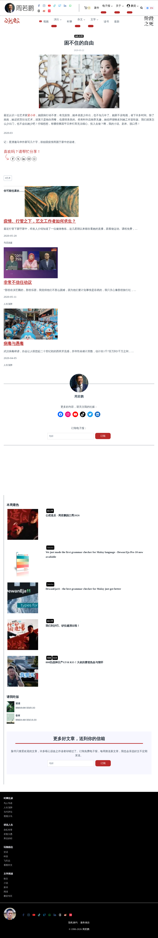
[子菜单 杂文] (77, 26)
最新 (116, 21)
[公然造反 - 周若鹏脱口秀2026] (79, 509)
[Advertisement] (79, 472)
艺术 (7, 178)
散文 (6, 879)
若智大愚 (8, 834)
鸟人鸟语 (8, 803)
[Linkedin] (65, 5)
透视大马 (8, 816)
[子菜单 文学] (91, 26)
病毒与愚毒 (14, 343)
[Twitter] (59, 5)
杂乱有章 (79, 36)
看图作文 (8, 865)
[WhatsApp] (70, 5)
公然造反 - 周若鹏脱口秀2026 (63, 515)
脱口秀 (50, 511)
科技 (6, 856)
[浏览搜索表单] (141, 8)
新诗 (6, 887)
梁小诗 (31, 115)
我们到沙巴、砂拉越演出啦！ (63, 625)
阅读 (6, 892)
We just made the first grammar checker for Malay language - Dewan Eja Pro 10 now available (94, 554)
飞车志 (7, 861)
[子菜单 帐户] (129, 12)
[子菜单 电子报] (103, 12)
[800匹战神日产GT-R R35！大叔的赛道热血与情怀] (79, 656)
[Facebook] (38, 5)
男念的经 (8, 838)
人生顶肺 (8, 807)
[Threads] (38, 11)
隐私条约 (73, 922)
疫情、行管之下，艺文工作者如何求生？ (40, 221)
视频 (46, 21)
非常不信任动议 (18, 282)
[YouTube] (49, 5)
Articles (50, 547)
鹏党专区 (8, 896)
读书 (106, 21)
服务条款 (85, 922)
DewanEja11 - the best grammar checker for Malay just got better (83, 588)
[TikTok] (54, 5)
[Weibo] (44, 11)
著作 (96, 7)
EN (151, 8)
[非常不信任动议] (79, 262)
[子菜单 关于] (117, 12)
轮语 (55, 658)
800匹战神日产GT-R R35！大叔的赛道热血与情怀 (74, 662)
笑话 (6, 852)
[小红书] (49, 11)
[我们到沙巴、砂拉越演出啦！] (79, 619)
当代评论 (8, 812)
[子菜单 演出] (54, 26)
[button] (138, 6)
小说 (6, 883)
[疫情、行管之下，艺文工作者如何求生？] (79, 201)
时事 (69, 21)
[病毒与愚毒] (79, 324)
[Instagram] (44, 5)
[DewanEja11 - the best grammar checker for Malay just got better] (79, 582)
